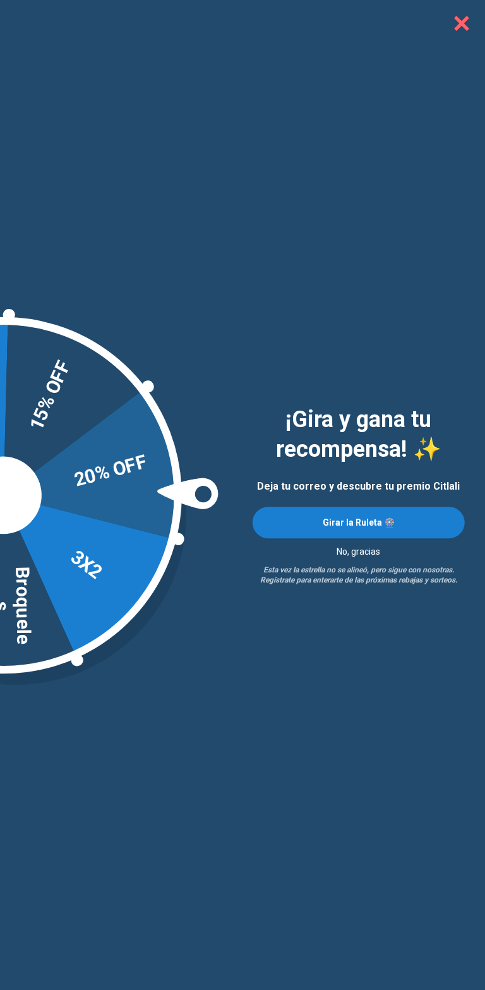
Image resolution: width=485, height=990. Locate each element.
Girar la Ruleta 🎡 (359, 522)
